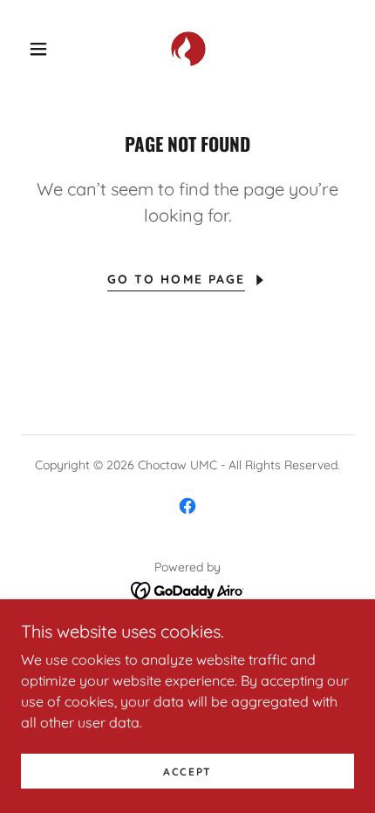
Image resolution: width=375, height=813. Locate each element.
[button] (38, 48)
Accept (187, 771)
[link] (188, 49)
